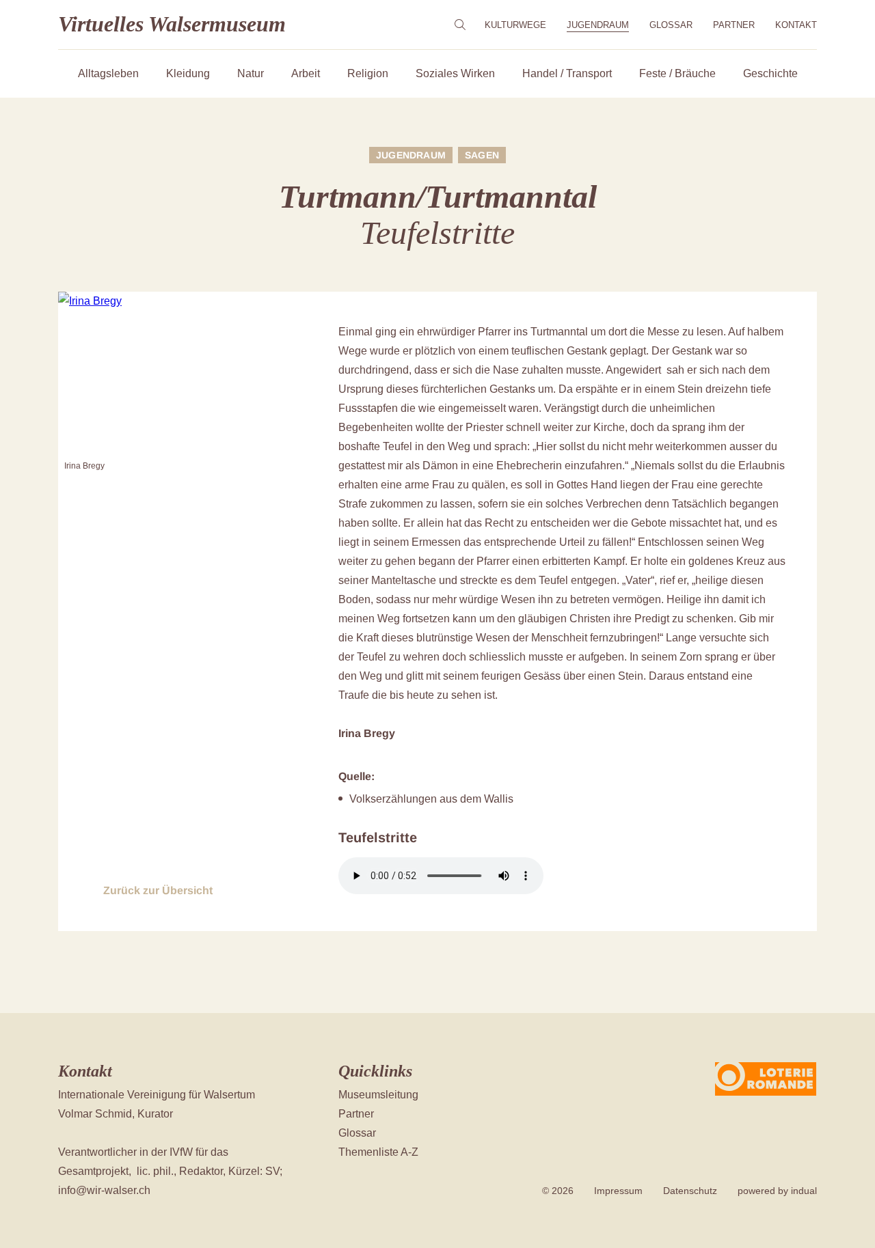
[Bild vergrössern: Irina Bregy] (177, 374)
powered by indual (777, 1190)
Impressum (618, 1190)
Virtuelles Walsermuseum (172, 24)
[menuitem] (515, 25)
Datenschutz (690, 1190)
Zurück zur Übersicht (158, 890)
